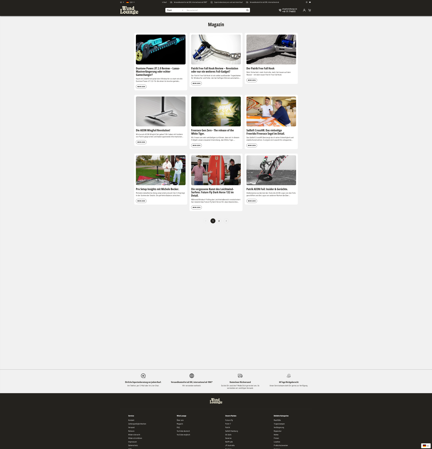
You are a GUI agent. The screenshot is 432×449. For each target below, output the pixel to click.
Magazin (180, 424)
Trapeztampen (279, 424)
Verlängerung (279, 427)
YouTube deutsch (183, 431)
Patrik (227, 427)
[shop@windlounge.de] (288, 10)
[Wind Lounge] (129, 10)
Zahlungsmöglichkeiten (137, 424)
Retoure (131, 431)
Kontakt (131, 420)
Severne (228, 438)
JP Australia (230, 445)
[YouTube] (310, 2)
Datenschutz (133, 445)
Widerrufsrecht (134, 434)
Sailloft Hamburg (231, 431)
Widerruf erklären (135, 438)
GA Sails (228, 434)
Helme (276, 434)
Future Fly (229, 420)
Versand (131, 427)
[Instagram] (306, 2)
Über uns (180, 420)
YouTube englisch (183, 434)
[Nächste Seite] (226, 221)
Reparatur (278, 431)
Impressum (132, 442)
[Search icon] (247, 10)
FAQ (178, 427)
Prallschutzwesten (281, 445)
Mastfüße (277, 420)
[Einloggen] (304, 10)
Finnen (276, 438)
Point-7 (228, 424)
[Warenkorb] (309, 10)
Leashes (277, 442)
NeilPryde (229, 442)
